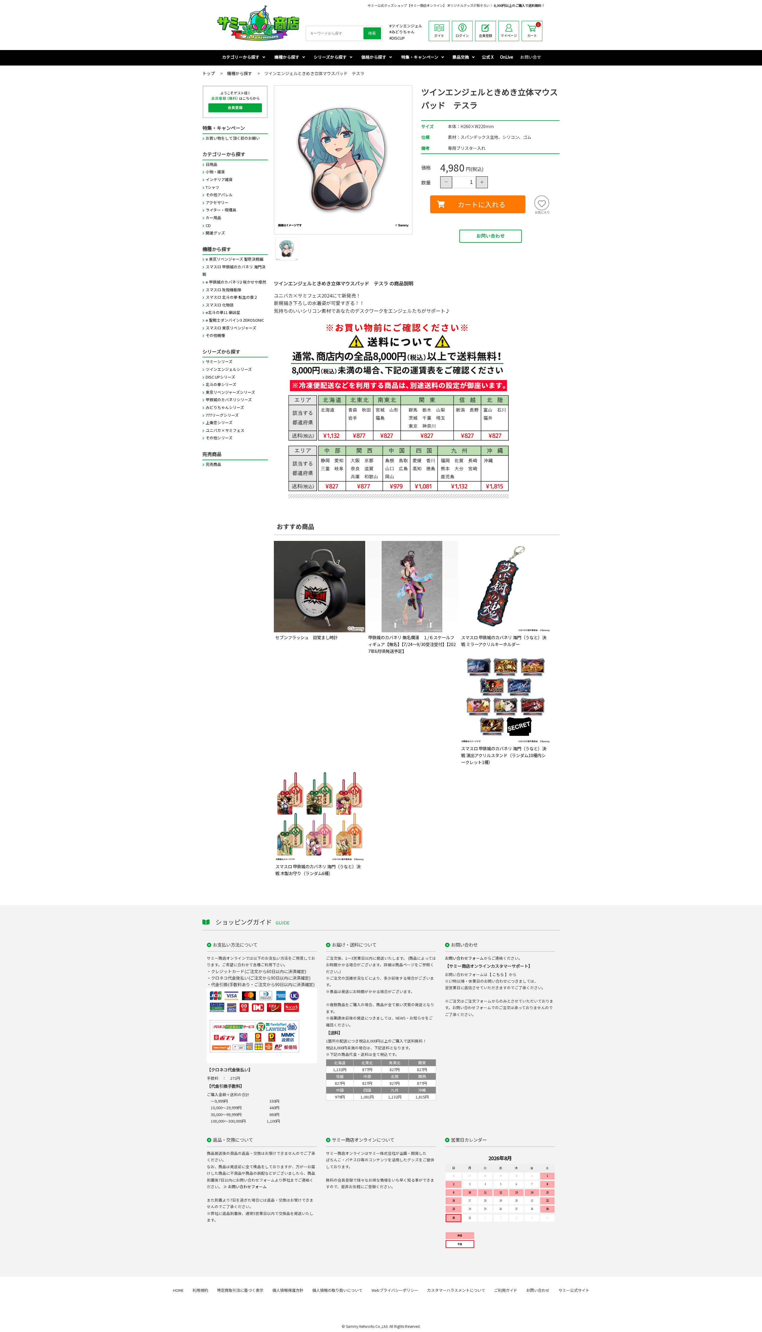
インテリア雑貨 (219, 179)
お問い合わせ (490, 236)
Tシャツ (212, 187)
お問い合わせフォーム (464, 958)
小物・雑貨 (215, 172)
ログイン (462, 35)
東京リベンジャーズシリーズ (230, 392)
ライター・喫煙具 (221, 210)
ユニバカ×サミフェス (225, 430)
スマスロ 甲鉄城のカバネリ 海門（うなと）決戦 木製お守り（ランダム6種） (317, 869)
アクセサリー (217, 202)
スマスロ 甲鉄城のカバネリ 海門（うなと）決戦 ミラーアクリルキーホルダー (503, 640)
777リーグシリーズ (222, 415)
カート (533, 30)
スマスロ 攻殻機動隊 (223, 289)
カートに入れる (481, 204)
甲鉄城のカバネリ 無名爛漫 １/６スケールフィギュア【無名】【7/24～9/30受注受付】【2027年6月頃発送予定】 (412, 644)
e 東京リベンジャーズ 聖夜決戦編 (234, 259)
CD (208, 225)
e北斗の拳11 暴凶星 (223, 312)
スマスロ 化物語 (220, 305)
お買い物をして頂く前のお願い (233, 138)
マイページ (509, 35)
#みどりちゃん (402, 32)
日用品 (211, 164)
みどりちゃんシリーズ (225, 407)
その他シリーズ (219, 438)
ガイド (439, 35)
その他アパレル (219, 194)
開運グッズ (215, 233)
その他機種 (215, 335)
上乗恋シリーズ (219, 422)
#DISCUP (397, 38)
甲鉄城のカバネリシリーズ (229, 399)
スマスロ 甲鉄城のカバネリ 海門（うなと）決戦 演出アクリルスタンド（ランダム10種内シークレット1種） (503, 755)
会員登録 (485, 35)
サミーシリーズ (219, 361)
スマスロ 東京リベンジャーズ (231, 328)
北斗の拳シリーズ (221, 384)
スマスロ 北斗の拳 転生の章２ (232, 297)
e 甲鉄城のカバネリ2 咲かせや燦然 (236, 282)
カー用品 (213, 217)
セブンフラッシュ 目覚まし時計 (306, 637)
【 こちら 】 (498, 974)
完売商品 (213, 464)
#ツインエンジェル (405, 26)
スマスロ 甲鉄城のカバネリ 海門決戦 (234, 270)
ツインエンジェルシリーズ (229, 369)
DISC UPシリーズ (220, 377)
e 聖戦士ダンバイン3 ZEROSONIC (235, 320)
